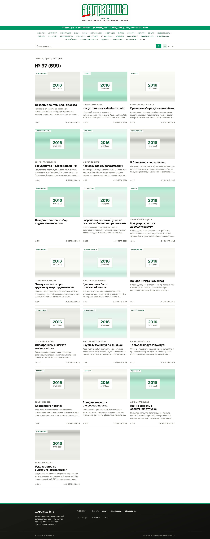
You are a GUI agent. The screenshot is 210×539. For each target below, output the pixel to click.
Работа (85, 33)
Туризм (121, 33)
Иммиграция (65, 33)
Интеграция (110, 33)
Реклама (96, 517)
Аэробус (131, 33)
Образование (96, 33)
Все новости (131, 39)
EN (173, 46)
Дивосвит (120, 36)
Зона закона (132, 36)
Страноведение (66, 36)
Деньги (151, 33)
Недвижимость (163, 33)
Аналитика (52, 33)
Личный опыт (71, 39)
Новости (40, 33)
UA (169, 46)
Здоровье (105, 39)
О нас (106, 517)
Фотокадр (52, 36)
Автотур (141, 33)
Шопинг (42, 36)
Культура (80, 36)
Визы (76, 33)
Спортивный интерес (89, 39)
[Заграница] (105, 13)
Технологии (117, 39)
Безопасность (147, 36)
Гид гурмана (92, 36)
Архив (142, 39)
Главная (39, 58)
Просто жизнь (163, 36)
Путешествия (106, 36)
